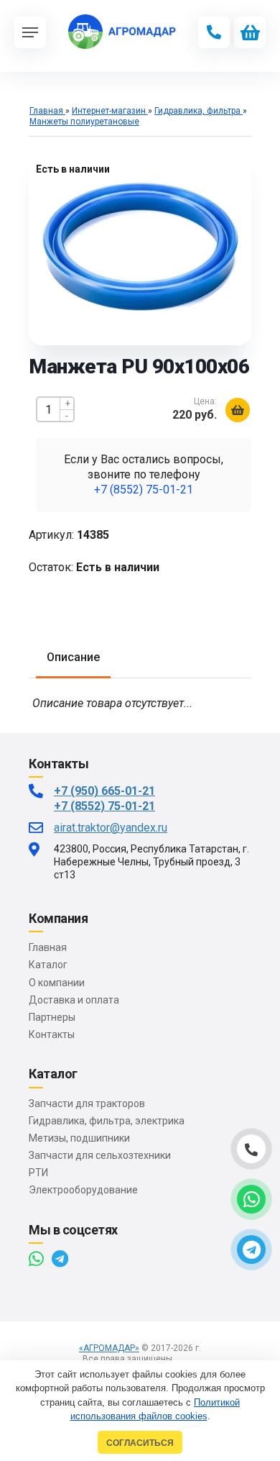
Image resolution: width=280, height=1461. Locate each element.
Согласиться (140, 1442)
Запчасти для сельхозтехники (100, 1155)
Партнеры (52, 1017)
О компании (57, 982)
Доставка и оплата (74, 1000)
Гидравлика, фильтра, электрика (107, 1121)
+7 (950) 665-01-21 (104, 791)
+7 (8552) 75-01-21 (143, 489)
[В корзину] (237, 410)
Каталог (48, 964)
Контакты (52, 1034)
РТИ (38, 1172)
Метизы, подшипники (79, 1138)
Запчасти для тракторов (87, 1103)
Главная (48, 947)
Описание (73, 657)
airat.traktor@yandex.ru (110, 827)
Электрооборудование (83, 1190)
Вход (187, 1359)
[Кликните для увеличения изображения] (140, 244)
